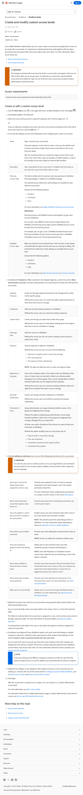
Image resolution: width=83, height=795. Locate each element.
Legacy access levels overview (18, 718)
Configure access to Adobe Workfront (59, 671)
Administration (14, 36)
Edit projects (68, 495)
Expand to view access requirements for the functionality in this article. (29, 97)
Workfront (22, 17)
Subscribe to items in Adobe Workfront (55, 525)
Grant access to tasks (17, 674)
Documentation (10, 17)
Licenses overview (67, 273)
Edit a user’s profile (33, 689)
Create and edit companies (17, 650)
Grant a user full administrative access (29, 696)
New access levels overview (17, 59)
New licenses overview (51, 273)
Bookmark (10, 31)
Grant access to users (15, 713)
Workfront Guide (35, 17)
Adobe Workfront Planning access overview (58, 207)
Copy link (19, 31)
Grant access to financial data (38, 674)
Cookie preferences (69, 786)
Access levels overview (16, 62)
